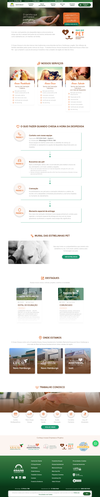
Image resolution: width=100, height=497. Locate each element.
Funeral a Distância (37, 481)
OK (87, 493)
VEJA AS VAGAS (50, 427)
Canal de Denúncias (79, 464)
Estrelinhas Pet (56, 478)
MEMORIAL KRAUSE (53, 4)
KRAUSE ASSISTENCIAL (42, 4)
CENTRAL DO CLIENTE (85, 5)
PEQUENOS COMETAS (72, 4)
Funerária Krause (57, 461)
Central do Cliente (36, 461)
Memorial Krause (57, 468)
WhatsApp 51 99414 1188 (47, 140)
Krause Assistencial (57, 464)
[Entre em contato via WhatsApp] (95, 443)
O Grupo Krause (36, 464)
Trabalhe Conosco (36, 474)
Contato (33, 478)
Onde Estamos (35, 471)
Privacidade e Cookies (79, 461)
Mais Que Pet (56, 471)
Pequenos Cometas (57, 474)
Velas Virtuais (56, 481)
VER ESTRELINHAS (71, 257)
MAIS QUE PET (62, 4)
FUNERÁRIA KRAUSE (31, 4)
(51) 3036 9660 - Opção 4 (44, 138)
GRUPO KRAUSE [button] (19, 4)
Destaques (34, 468)
